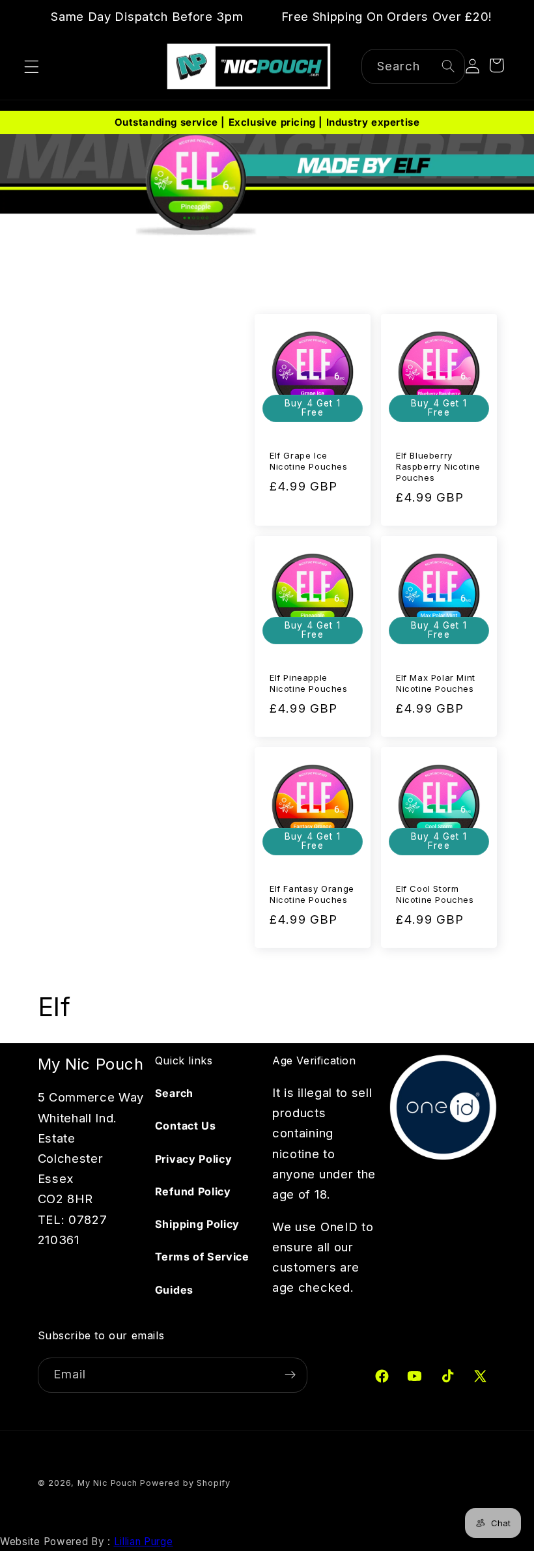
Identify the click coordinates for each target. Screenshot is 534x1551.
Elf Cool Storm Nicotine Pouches (435, 894)
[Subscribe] (290, 1375)
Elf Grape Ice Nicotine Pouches (309, 461)
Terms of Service (202, 1256)
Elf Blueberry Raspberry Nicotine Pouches (438, 466)
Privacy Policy (193, 1158)
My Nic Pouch (107, 1483)
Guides (174, 1289)
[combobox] (413, 66)
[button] (31, 66)
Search (174, 1093)
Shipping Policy (197, 1224)
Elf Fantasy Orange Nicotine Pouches (312, 894)
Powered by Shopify (185, 1483)
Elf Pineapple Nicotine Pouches (309, 683)
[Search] (448, 66)
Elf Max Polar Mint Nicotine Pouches (435, 683)
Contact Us (185, 1125)
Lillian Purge (143, 1541)
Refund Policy (193, 1191)
